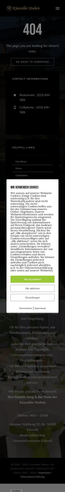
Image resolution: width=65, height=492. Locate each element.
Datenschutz (25, 308)
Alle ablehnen (32, 288)
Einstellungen (32, 297)
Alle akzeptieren (32, 279)
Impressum (40, 308)
